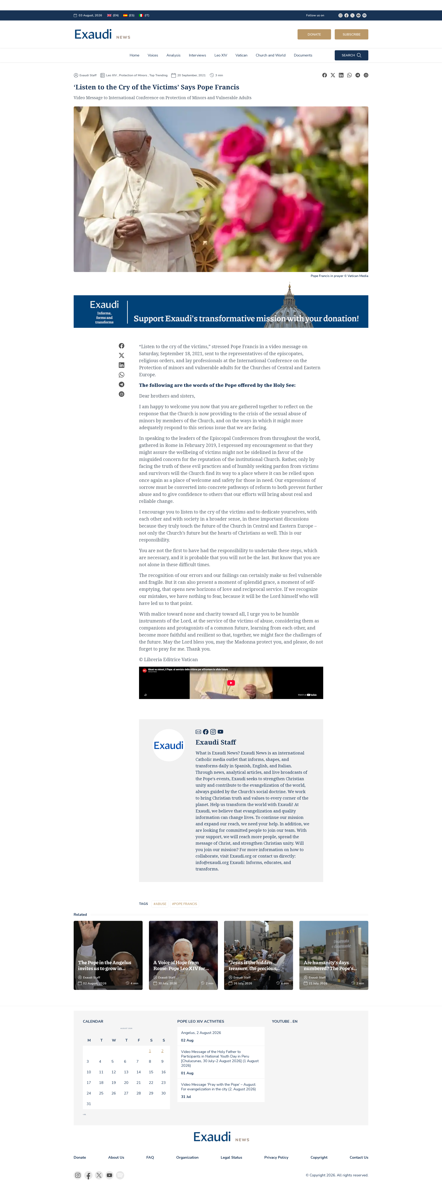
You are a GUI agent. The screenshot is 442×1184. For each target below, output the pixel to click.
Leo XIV (220, 55)
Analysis (173, 55)
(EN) (116, 15)
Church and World (271, 55)
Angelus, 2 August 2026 (201, 1032)
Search (348, 55)
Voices (153, 55)
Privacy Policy (276, 1157)
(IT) (147, 15)
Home (134, 55)
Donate (314, 34)
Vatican (241, 55)
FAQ (150, 1157)
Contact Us (359, 1157)
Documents (303, 55)
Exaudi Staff (88, 75)
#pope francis (184, 904)
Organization (187, 1157)
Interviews (197, 55)
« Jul (84, 1114)
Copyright (319, 1157)
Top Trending (158, 75)
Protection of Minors (133, 75)
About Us (116, 1157)
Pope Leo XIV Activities (200, 1021)
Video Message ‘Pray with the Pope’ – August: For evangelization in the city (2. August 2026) (218, 1087)
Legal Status (231, 1157)
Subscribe (352, 34)
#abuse (160, 904)
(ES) (131, 15)
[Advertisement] (119, 5)
